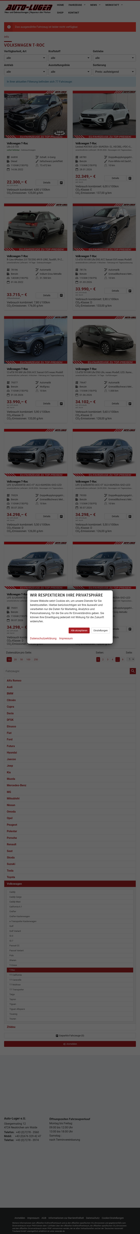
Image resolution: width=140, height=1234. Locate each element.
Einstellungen (101, 630)
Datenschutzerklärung (43, 638)
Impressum (66, 638)
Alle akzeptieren (79, 630)
